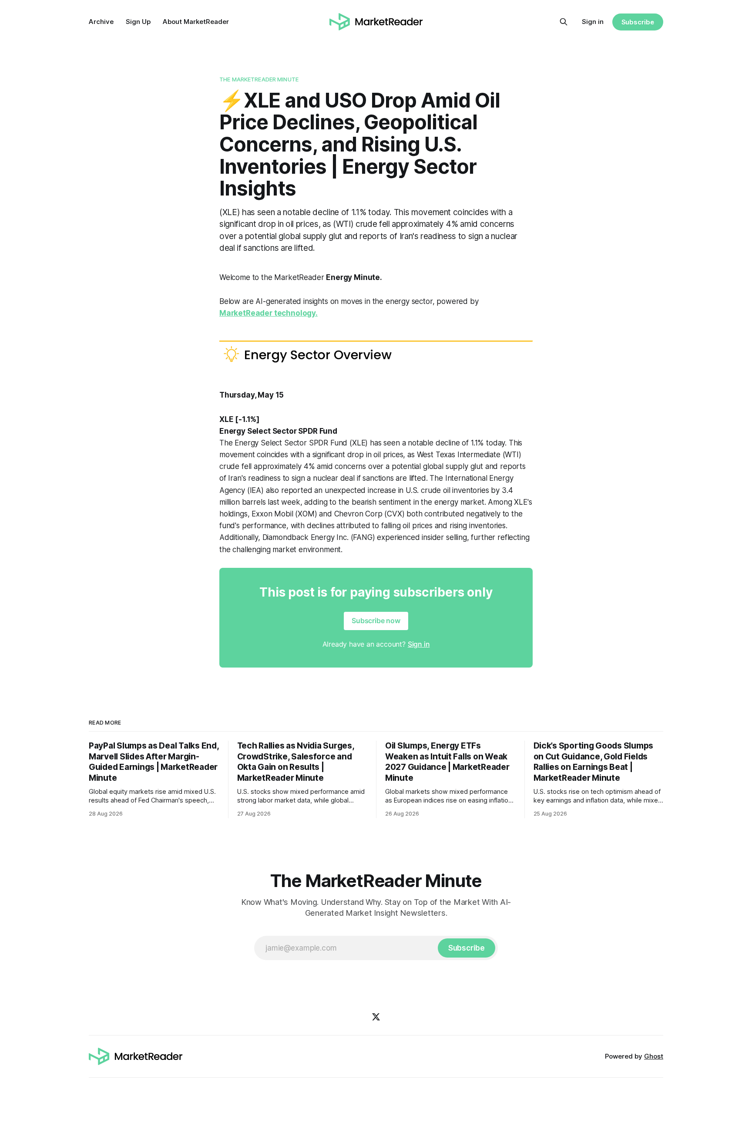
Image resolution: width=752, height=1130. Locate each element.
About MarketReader (196, 21)
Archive (101, 21)
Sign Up (138, 21)
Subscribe (637, 22)
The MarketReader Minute (259, 79)
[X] (376, 1016)
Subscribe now (376, 620)
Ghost (653, 1056)
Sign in (593, 21)
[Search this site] (564, 22)
